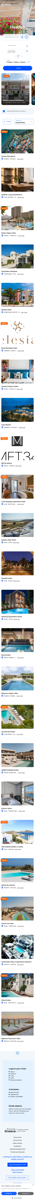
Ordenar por (18, 120)
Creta (12, 1076)
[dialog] (17, 1192)
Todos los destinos (16, 1080)
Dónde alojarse (15, 1106)
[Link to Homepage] (6, 4)
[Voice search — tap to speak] (22, 37)
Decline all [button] (25, 1193)
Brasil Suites (6, 655)
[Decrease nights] (14, 56)
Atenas (12, 1072)
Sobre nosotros (17, 1143)
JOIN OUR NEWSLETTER (17, 1164)
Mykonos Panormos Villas (10, 1038)
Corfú (12, 1078)
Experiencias (14, 1094)
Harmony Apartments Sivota (11, 617)
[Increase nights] (22, 56)
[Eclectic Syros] (17, 793)
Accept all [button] (9, 1193)
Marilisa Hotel (6, 310)
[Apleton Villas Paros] (17, 525)
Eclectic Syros (6, 808)
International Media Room (17, 1149)
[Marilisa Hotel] (17, 295)
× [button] (33, 1185)
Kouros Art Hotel (7, 923)
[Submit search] (27, 37)
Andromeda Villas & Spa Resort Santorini (16, 962)
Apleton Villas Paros (8, 540)
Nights (18, 55)
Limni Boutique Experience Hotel (13, 501)
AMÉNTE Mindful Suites (10, 770)
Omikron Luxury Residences (11, 195)
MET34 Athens (6, 463)
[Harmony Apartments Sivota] (17, 602)
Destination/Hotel (12, 45)
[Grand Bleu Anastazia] (17, 256)
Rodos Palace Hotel (8, 233)
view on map (20, 159)
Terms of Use (17, 1137)
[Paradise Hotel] (17, 563)
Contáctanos (17, 1146)
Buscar (19, 68)
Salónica (13, 1074)
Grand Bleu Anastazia (9, 271)
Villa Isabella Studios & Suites (12, 847)
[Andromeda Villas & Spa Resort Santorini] (17, 947)
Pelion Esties (6, 1000)
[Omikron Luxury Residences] (17, 180)
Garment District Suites (9, 386)
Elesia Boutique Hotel (9, 348)
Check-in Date (11, 50)
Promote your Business (18, 1152)
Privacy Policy (17, 1140)
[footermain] (17, 1053)
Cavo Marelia (6, 425)
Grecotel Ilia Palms (8, 732)
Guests (8, 60)
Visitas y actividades (16, 1096)
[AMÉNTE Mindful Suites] (17, 755)
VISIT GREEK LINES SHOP (17, 1177)
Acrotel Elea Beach (8, 156)
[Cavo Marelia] (17, 410)
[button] (17, 1198)
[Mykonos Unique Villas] (17, 678)
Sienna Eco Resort (8, 885)
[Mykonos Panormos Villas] (17, 1024)
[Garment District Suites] (17, 371)
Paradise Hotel (6, 578)
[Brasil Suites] (17, 640)
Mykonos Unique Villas (9, 693)
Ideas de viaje (14, 1092)
